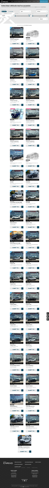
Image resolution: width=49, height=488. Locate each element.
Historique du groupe (34, 467)
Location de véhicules (29, 462)
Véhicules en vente (18, 462)
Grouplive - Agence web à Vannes (24, 486)
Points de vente (38, 462)
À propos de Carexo (17, 467)
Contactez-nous (28, 464)
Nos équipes (28, 467)
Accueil (2, 3)
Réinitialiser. (30, 25)
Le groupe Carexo (18, 466)
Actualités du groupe (19, 464)
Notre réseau (23, 467)
